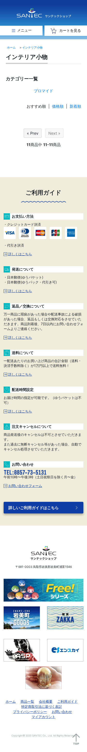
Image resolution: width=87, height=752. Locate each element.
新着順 (75, 106)
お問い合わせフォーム (25, 486)
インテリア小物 (32, 47)
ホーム (11, 47)
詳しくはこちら (20, 254)
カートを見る (69, 30)
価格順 (58, 106)
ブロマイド (43, 90)
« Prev (32, 133)
